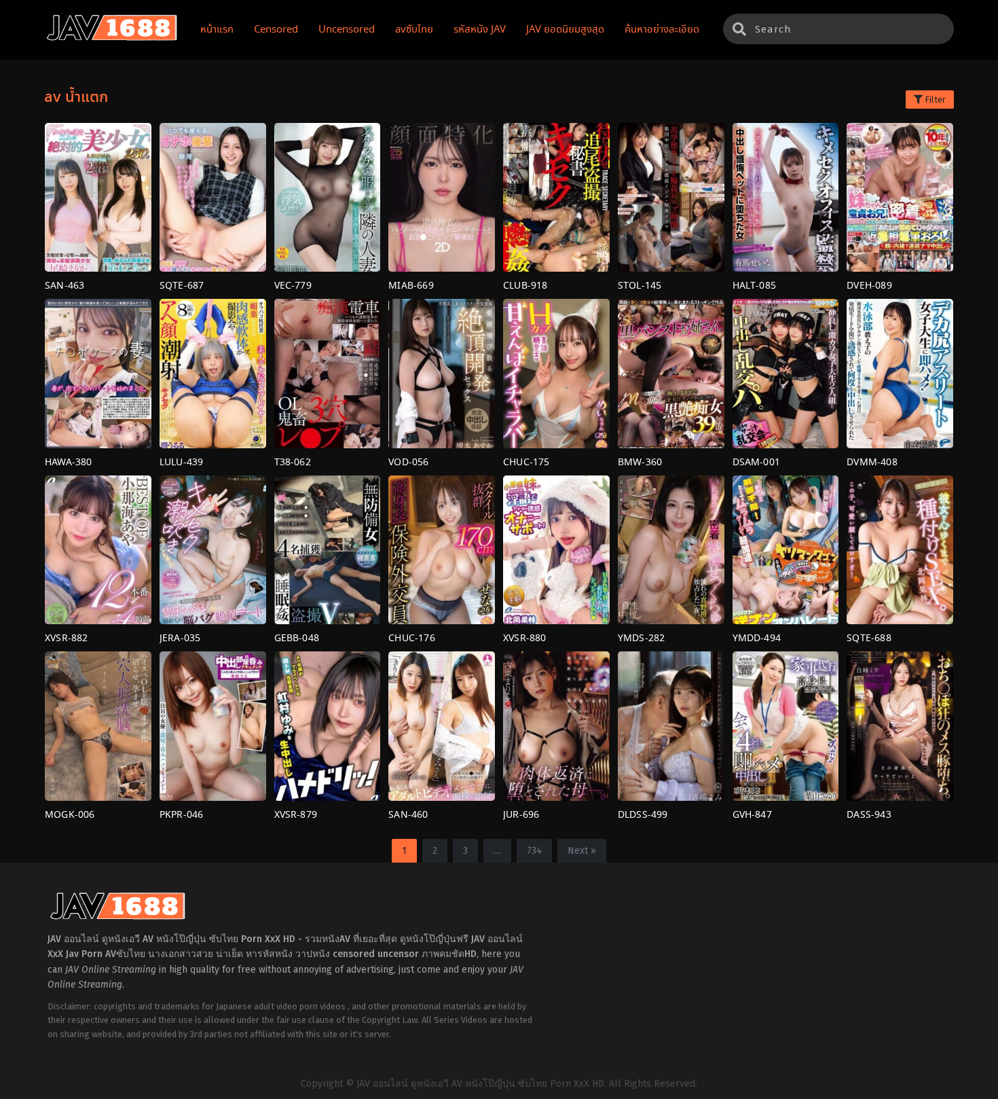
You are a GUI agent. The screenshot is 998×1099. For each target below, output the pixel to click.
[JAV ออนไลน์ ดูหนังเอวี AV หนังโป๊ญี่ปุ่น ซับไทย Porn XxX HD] (112, 38)
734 (534, 851)
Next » (582, 851)
